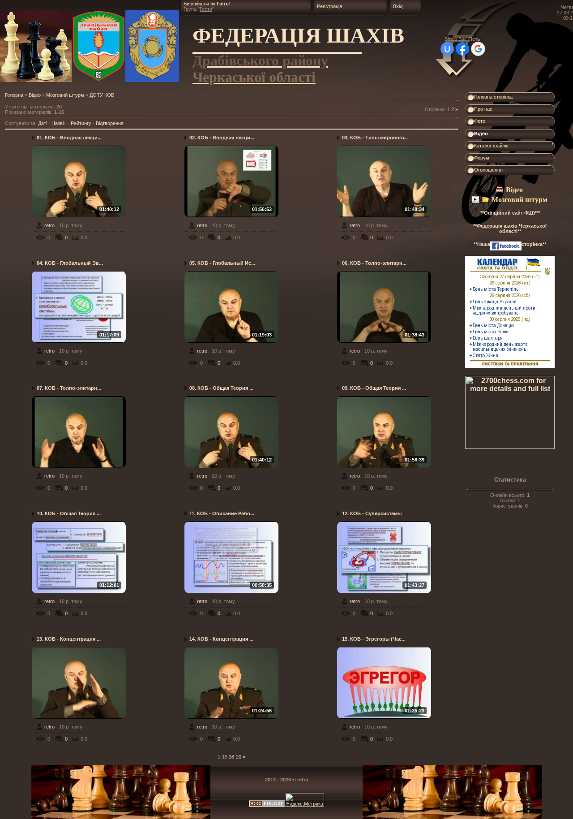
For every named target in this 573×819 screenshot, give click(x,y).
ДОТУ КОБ (102, 95)
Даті (42, 123)
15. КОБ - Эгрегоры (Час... (374, 639)
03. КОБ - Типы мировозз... (375, 137)
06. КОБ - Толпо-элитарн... (374, 263)
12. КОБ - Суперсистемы (372, 513)
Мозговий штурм (65, 95)
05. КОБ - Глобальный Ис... (222, 263)
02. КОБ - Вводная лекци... (221, 137)
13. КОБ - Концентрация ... (69, 639)
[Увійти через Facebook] (462, 49)
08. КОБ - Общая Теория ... (221, 388)
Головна (14, 95)
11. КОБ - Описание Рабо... (221, 513)
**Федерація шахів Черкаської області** (510, 228)
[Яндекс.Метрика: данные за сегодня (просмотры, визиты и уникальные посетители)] (304, 800)
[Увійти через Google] (478, 49)
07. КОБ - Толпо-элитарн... (69, 388)
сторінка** (534, 244)
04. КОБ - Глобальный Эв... (70, 263)
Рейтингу (81, 123)
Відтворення (110, 123)
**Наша (482, 244)
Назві (57, 123)
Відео (35, 95)
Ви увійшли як (200, 3)
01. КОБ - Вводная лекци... (69, 137)
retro (49, 225)
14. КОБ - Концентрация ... (221, 639)
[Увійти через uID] (447, 49)
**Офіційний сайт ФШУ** (510, 213)
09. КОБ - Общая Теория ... (374, 388)
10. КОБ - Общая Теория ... (69, 513)
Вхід (397, 6)
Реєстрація (329, 6)
